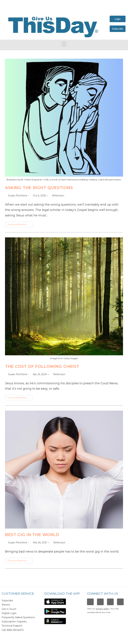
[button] (64, 44)
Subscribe (7, 600)
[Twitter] (110, 602)
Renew (6, 604)
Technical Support (12, 625)
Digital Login (9, 613)
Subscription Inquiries (14, 621)
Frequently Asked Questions (18, 617)
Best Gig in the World (32, 534)
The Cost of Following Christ (42, 366)
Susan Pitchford (17, 195)
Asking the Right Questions (39, 187)
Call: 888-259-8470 (13, 630)
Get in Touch (9, 609)
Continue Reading (20, 224)
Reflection (58, 195)
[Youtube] (120, 602)
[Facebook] (90, 602)
